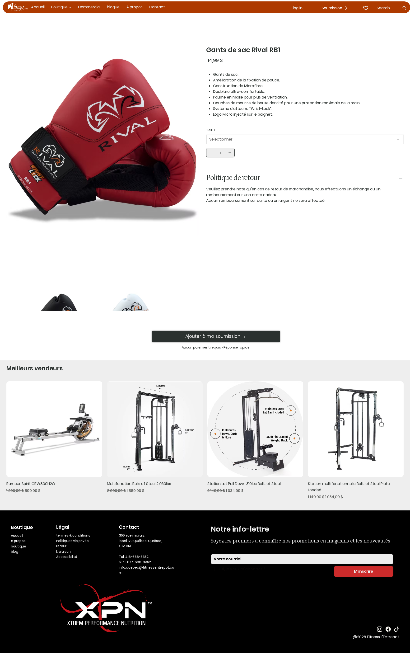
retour (61, 546)
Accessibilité (66, 556)
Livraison (63, 551)
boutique (18, 546)
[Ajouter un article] (230, 152)
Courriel (218, 550)
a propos (18, 540)
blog (14, 551)
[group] (205, 440)
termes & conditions (73, 535)
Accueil (17, 535)
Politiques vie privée (72, 540)
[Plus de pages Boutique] (70, 7)
